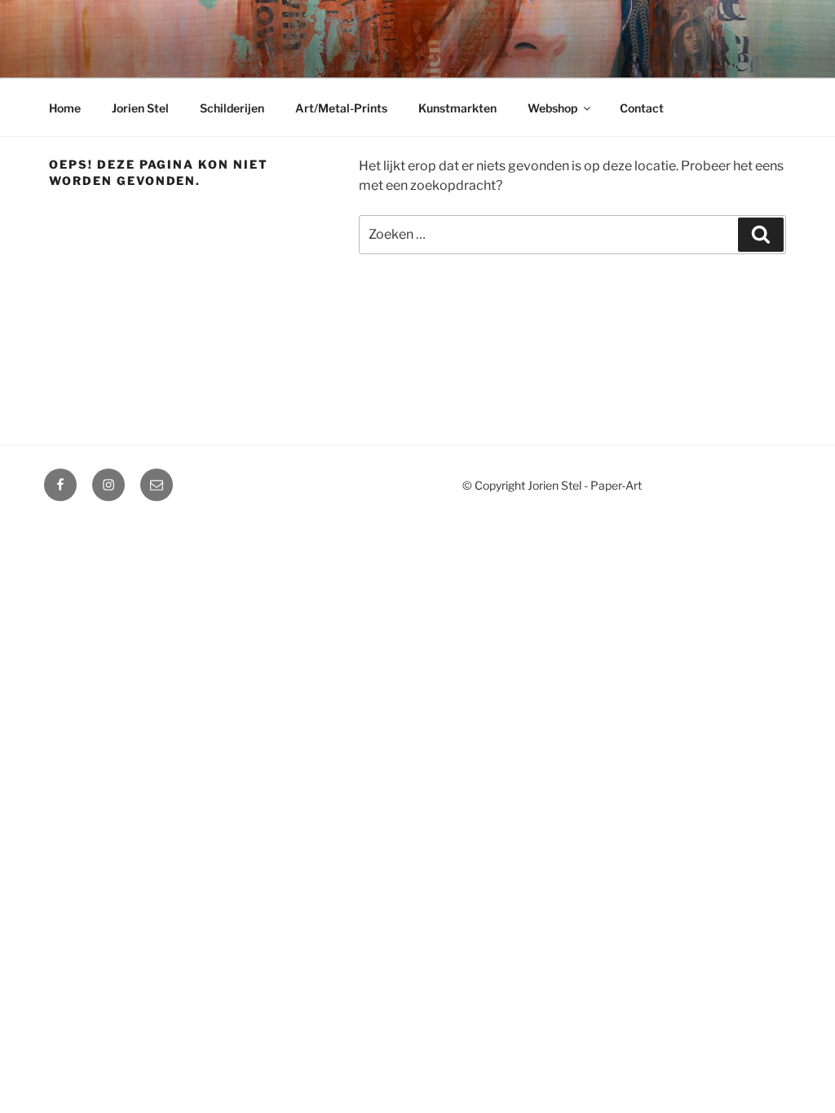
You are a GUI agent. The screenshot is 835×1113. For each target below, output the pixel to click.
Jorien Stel (140, 108)
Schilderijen (232, 108)
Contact (642, 108)
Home (65, 108)
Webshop (552, 108)
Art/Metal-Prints (341, 108)
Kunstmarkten (457, 108)
